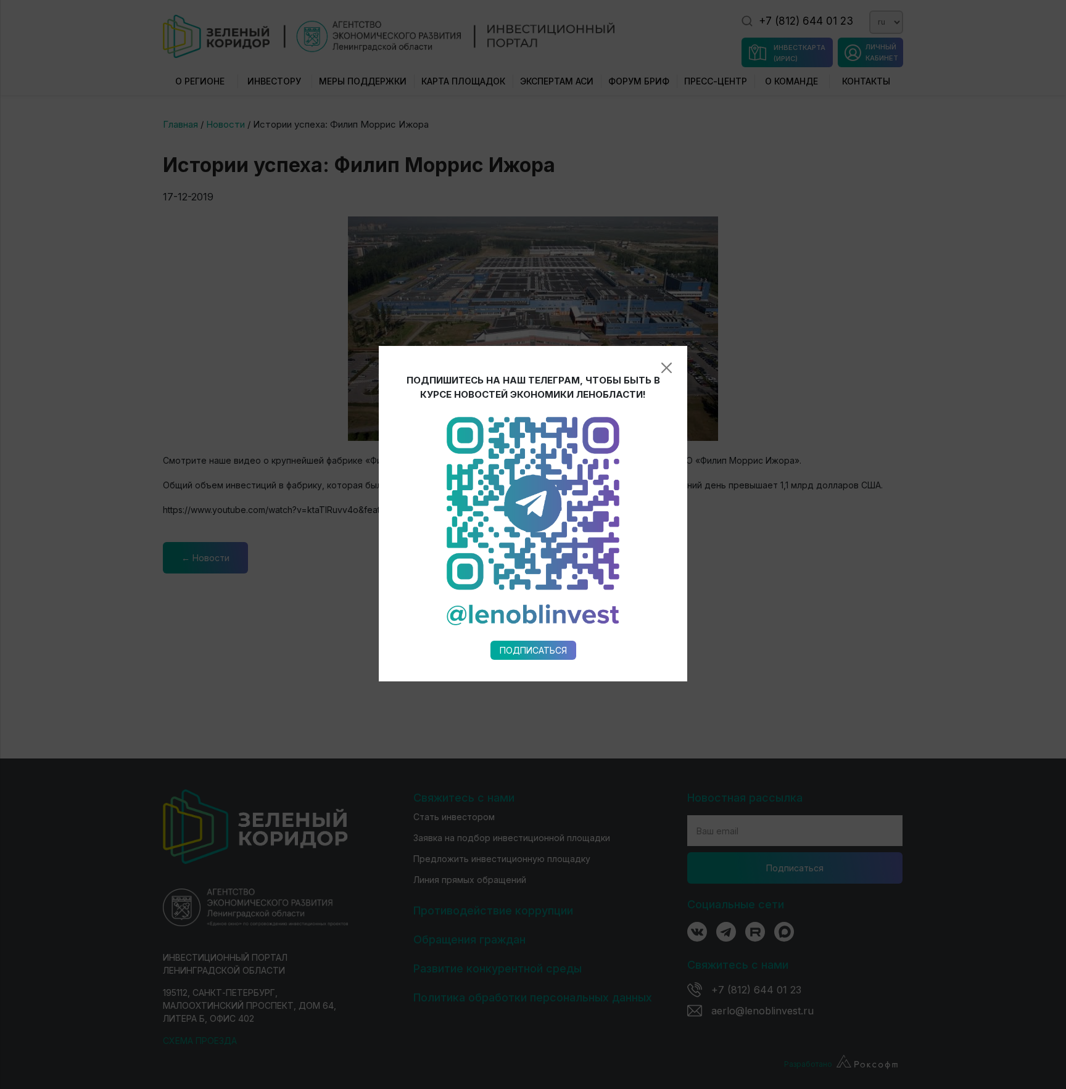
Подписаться (533, 650)
